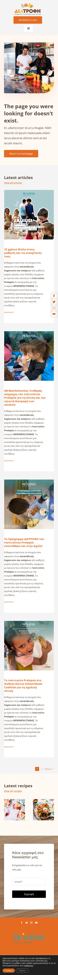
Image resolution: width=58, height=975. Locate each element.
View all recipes (13, 791)
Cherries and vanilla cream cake (14, 799)
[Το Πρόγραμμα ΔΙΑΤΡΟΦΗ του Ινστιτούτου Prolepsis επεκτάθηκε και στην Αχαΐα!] (29, 504)
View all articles (13, 182)
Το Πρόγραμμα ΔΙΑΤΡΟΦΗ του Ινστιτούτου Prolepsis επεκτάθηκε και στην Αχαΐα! (29, 496)
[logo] (27, 4)
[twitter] (26, 923)
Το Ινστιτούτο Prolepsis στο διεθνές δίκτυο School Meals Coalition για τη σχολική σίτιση (29, 637)
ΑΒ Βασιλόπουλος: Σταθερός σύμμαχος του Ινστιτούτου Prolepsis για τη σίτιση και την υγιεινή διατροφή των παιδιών (29, 345)
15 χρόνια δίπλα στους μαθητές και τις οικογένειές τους (29, 208)
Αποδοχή (8, 970)
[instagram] (31, 923)
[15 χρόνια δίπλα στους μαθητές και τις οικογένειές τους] (29, 214)
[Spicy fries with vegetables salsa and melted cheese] (43, 809)
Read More (8, 312)
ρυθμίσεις (28, 965)
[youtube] (36, 923)
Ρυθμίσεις (22, 970)
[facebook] (22, 923)
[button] (6, 810)
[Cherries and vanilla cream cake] (14, 809)
